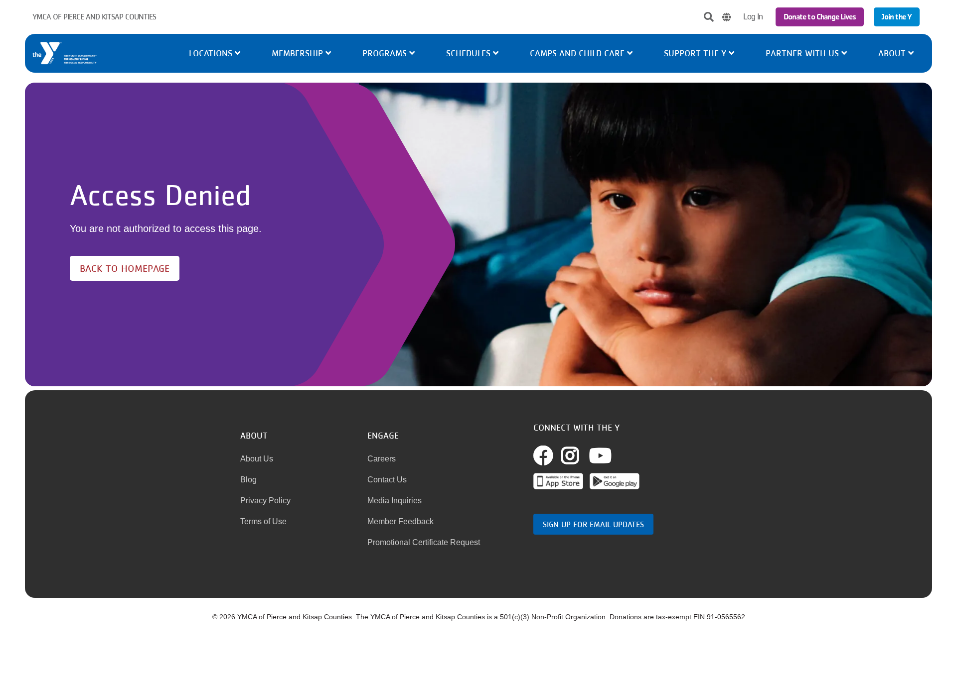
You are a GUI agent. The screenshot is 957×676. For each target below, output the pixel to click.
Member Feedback (400, 521)
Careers (381, 458)
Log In (753, 16)
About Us (256, 458)
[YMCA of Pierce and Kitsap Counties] (104, 53)
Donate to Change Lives (820, 16)
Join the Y (897, 16)
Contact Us (387, 479)
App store (558, 481)
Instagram (581, 455)
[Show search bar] (708, 16)
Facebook (554, 455)
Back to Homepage (124, 268)
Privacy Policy (265, 500)
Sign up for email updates (593, 524)
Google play (614, 481)
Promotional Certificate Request (423, 542)
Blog (248, 479)
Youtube (600, 455)
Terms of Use (263, 521)
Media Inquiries (394, 500)
